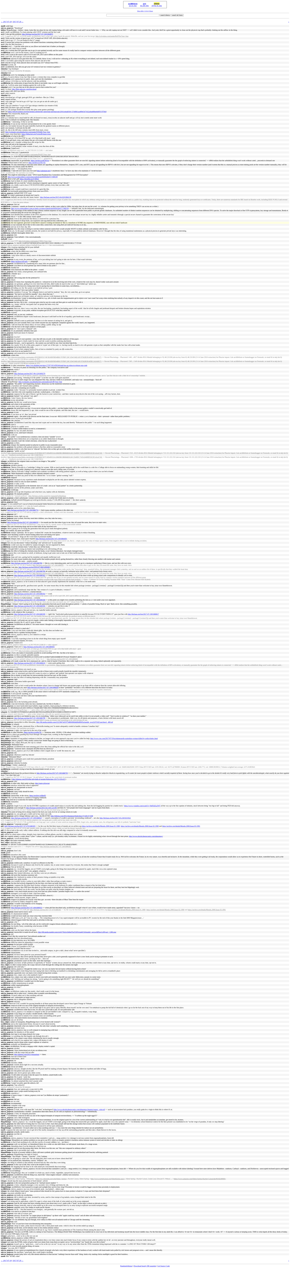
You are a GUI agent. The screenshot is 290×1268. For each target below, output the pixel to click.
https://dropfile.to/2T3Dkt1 (29, 179)
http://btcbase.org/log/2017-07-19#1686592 (55, 846)
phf (2, 826)
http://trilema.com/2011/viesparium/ (26, 1054)
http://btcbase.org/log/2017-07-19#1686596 (29, 606)
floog (3, 531)
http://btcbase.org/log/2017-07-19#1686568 (29, 600)
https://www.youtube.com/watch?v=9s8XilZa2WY (142, 806)
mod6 (3, 26)
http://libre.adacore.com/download (24, 89)
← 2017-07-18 (6, 22)
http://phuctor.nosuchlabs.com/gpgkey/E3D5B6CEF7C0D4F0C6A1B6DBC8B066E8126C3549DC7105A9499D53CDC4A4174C (54, 453)
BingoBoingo (6, 604)
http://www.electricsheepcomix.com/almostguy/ (146, 836)
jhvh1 (3, 173)
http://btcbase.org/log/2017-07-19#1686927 (26, 818)
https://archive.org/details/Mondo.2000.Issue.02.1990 (140, 826)
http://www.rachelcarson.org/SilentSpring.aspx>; (108, 1179)
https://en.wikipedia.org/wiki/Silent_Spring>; (52, 1179)
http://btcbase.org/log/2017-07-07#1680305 (19, 826)
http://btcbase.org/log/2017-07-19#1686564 (29, 594)
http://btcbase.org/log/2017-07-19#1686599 (29, 614)
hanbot (3, 510)
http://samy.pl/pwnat (42, 783)
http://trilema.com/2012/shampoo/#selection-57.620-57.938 (72, 816)
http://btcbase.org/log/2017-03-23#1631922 (115, 818)
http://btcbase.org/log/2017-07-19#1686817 (143, 614)
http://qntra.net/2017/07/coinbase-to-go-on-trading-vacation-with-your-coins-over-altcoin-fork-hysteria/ (44, 579)
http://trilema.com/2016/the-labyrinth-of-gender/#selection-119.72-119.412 (38, 779)
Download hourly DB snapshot (145, 1266)
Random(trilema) (126, 1266)
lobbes (3, 30)
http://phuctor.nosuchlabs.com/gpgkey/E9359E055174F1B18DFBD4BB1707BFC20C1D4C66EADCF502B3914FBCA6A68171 (54, 357)
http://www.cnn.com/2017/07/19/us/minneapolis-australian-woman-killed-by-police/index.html (124, 738)
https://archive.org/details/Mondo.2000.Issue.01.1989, (101, 826)
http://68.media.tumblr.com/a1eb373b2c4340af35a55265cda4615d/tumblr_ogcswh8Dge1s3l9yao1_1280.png (77, 932)
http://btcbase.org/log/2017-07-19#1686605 (39, 647)
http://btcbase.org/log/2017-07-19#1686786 (26, 563)
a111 (2, 36)
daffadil (4, 175)
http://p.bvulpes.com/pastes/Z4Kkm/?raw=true (35, 651)
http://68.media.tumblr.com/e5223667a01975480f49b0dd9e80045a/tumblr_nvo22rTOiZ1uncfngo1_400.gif (74, 722)
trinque (4, 247)
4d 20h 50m (144, 6)
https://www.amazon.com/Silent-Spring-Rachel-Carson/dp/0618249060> (200, 1179)
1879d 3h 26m (156, 6)
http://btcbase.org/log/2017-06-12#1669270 (29, 374)
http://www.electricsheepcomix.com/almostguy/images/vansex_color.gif (79, 1109)
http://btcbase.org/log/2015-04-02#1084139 (55, 197)
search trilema (165, 15)
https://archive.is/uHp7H (32, 732)
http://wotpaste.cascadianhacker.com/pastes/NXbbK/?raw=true (27, 132)
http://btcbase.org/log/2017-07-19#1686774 (22, 510)
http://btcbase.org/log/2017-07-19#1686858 (42, 687)
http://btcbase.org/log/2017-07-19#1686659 (22, 522)
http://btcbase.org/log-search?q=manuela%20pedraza (47, 496)
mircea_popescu (7, 28)
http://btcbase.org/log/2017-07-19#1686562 (29, 575)
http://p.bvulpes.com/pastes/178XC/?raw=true (35, 241)
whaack (4, 382)
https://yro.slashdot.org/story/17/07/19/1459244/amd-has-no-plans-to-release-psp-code (56, 365)
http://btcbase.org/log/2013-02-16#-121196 (41, 808)
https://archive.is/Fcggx (19, 261)
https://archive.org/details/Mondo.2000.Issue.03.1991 (181, 826)
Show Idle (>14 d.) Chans (145, 11)
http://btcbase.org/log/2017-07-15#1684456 (51, 539)
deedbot (4, 71)
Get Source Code (163, 1266)
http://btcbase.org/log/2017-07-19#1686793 (52, 773)
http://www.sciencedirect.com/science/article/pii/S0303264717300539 (33, 177)
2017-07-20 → (18, 22)
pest (144, 4)
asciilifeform (132, 4)
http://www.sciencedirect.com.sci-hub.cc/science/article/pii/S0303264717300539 (40, 208)
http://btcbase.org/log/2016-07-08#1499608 (34, 567)
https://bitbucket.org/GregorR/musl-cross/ (36, 134)
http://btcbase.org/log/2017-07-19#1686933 (26, 908)
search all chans (177, 15)
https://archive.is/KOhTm (40, 161)
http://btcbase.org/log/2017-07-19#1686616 (29, 663)
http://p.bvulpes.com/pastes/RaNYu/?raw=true (112, 36)
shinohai (4, 46)
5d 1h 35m (133, 6)
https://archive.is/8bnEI (37, 796)
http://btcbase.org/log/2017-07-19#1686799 (29, 718)
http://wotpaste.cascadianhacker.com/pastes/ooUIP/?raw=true (40, 382)
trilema (156, 4)
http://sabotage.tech (44, 171)
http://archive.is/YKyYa (37, 163)
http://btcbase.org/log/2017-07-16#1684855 (37, 34)
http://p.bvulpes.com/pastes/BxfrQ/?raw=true (35, 154)
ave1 (2, 32)
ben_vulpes (5, 738)
